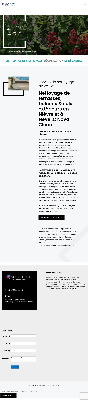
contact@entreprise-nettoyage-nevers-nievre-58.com (19, 300)
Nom (6, 336)
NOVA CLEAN (41, 385)
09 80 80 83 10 (15, 290)
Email (6, 351)
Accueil (5, 52)
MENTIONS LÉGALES (54, 385)
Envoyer (15, 367)
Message (6, 358)
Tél (7, 343)
